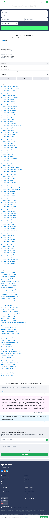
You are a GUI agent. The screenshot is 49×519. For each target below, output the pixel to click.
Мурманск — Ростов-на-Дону (8, 329)
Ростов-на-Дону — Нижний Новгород (10, 175)
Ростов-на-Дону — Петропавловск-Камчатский (13, 187)
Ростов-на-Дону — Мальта (8, 256)
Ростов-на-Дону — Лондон (8, 204)
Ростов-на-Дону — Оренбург (8, 103)
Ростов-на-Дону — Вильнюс (8, 252)
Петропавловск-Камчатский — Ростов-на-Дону (13, 322)
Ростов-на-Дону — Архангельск (9, 110)
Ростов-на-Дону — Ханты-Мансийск (10, 132)
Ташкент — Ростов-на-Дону (8, 359)
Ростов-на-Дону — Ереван (8, 134)
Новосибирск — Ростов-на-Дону (9, 311)
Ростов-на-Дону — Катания (8, 261)
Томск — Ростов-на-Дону (7, 326)
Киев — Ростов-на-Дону (7, 375)
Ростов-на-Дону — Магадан (8, 145)
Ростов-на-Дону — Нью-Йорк (8, 173)
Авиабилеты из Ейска (6, 49)
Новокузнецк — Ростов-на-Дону (9, 342)
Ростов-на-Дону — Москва (8, 95)
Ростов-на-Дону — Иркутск (8, 108)
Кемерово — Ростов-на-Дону (8, 302)
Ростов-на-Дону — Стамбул (8, 114)
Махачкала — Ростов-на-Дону (9, 276)
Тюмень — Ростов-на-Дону (8, 283)
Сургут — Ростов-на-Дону (7, 338)
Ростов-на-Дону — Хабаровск (8, 171)
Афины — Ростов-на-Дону (7, 357)
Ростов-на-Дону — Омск (7, 121)
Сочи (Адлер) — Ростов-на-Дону (9, 294)
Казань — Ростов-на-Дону (8, 291)
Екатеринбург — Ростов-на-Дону (9, 307)
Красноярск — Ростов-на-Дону (9, 303)
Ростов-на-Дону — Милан (7, 232)
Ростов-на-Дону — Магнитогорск (9, 163)
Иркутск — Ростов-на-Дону (8, 298)
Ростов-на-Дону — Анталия (8, 101)
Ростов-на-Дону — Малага (8, 241)
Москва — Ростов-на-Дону (8, 300)
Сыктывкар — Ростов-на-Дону (9, 331)
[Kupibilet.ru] (4, 2)
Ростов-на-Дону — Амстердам (9, 230)
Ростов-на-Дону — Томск (7, 198)
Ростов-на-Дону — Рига (7, 160)
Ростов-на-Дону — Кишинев (8, 193)
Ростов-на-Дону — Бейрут (8, 248)
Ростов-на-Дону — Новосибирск (9, 147)
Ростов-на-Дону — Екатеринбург (9, 186)
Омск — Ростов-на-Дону (7, 344)
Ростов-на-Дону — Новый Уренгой (10, 167)
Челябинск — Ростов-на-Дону (8, 315)
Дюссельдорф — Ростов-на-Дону (9, 362)
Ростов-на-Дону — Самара (8, 90)
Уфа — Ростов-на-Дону (7, 278)
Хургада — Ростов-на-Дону (8, 364)
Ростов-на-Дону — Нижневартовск (10, 197)
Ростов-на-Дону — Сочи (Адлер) (9, 97)
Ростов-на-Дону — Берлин (8, 184)
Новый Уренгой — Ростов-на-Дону (10, 327)
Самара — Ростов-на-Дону (8, 292)
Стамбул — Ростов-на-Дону (8, 305)
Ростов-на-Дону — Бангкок (8, 141)
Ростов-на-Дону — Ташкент (8, 94)
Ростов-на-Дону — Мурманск (8, 123)
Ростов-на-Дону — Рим (7, 222)
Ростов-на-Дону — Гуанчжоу (8, 202)
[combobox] (24, 12)
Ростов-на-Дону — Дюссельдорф (9, 259)
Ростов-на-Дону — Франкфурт (9, 106)
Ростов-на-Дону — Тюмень (8, 130)
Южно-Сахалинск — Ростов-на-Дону (10, 313)
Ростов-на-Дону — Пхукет (7, 208)
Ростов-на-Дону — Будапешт (8, 228)
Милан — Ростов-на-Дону (7, 370)
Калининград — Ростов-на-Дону (9, 296)
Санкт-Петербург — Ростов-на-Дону (10, 280)
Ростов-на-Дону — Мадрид (8, 235)
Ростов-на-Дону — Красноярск (9, 92)
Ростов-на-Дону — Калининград (9, 86)
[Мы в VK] (2, 471)
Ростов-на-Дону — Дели (7, 180)
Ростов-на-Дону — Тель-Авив (8, 182)
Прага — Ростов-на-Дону (7, 368)
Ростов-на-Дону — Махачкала (9, 158)
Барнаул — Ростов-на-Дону (8, 316)
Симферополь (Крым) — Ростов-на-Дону (11, 348)
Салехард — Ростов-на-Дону (8, 355)
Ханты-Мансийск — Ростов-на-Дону (10, 351)
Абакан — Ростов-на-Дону (8, 335)
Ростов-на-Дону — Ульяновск (8, 200)
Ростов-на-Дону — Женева (8, 250)
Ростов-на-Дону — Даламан (8, 149)
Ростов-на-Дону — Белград (8, 116)
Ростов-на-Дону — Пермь (7, 117)
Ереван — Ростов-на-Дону (8, 287)
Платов (3, 40)
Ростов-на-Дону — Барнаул (8, 136)
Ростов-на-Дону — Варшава (8, 178)
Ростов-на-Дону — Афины (7, 176)
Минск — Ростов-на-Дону (7, 309)
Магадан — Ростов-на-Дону (8, 318)
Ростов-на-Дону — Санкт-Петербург (10, 88)
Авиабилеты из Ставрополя (7, 56)
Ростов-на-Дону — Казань (8, 112)
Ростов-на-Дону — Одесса (8, 263)
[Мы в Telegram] (7, 471)
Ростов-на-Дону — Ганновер (8, 213)
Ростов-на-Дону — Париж (7, 127)
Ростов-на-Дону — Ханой (7, 246)
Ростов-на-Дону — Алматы (8, 138)
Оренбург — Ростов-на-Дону (8, 285)
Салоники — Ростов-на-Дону (8, 366)
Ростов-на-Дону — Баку (7, 165)
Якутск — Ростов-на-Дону (7, 361)
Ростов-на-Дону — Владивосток (9, 105)
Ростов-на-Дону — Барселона (8, 215)
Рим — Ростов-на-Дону (7, 372)
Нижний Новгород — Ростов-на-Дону (10, 281)
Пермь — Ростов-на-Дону (7, 337)
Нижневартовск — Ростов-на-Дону (10, 333)
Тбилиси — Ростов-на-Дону (8, 272)
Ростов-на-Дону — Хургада (8, 119)
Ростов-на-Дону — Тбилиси (8, 99)
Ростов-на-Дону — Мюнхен (8, 191)
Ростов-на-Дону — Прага (7, 156)
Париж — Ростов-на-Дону (7, 350)
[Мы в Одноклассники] (5, 471)
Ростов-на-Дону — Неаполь (8, 245)
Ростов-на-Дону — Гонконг (8, 195)
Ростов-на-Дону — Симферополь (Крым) (11, 169)
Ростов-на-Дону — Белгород (8, 152)
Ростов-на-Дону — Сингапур (8, 211)
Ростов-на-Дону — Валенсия (8, 257)
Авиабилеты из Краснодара (7, 53)
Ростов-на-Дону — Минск (7, 140)
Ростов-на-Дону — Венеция (8, 239)
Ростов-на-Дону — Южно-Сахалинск (10, 189)
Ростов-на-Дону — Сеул (7, 237)
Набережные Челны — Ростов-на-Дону (11, 353)
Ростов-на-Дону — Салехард (8, 151)
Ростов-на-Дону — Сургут (7, 162)
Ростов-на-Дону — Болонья (8, 233)
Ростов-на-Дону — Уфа (7, 154)
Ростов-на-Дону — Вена (7, 243)
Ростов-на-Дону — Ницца (7, 254)
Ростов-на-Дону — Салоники (8, 226)
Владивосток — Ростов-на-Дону (9, 324)
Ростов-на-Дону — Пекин (7, 143)
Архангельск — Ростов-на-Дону (9, 289)
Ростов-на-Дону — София (7, 224)
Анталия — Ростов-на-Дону (8, 340)
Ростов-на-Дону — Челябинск (8, 206)
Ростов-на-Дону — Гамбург (8, 221)
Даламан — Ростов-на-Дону (8, 373)
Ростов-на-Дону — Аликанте (8, 217)
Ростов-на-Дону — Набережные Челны (11, 125)
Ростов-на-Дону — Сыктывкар (9, 128)
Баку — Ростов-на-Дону (7, 346)
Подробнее (26, 517)
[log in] (47, 2)
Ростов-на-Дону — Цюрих (7, 219)
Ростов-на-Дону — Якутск (7, 210)
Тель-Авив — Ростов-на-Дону (8, 320)
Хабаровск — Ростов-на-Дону (8, 274)
